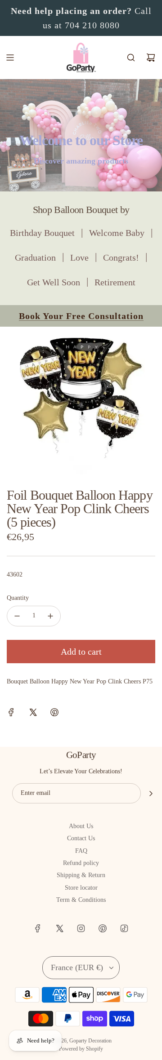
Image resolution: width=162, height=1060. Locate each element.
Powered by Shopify (81, 1049)
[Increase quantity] (50, 616)
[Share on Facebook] (11, 713)
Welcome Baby (116, 233)
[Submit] (151, 793)
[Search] (131, 57)
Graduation (35, 257)
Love (79, 257)
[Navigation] (10, 57)
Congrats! (121, 257)
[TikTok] (124, 928)
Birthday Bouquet (42, 233)
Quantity (18, 597)
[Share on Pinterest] (54, 713)
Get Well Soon (53, 282)
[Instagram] (81, 928)
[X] (59, 928)
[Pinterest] (102, 928)
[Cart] (151, 57)
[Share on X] (33, 713)
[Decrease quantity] (17, 616)
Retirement (114, 282)
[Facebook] (38, 928)
